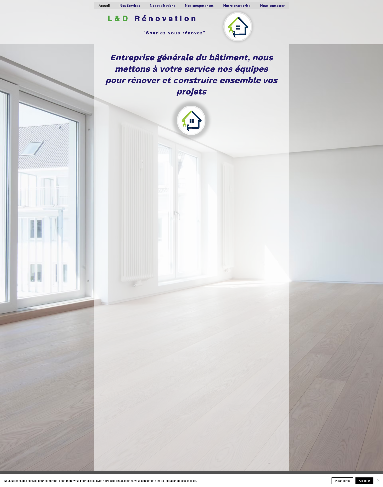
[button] (130, 5)
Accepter (364, 481)
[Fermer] (378, 480)
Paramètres (342, 481)
